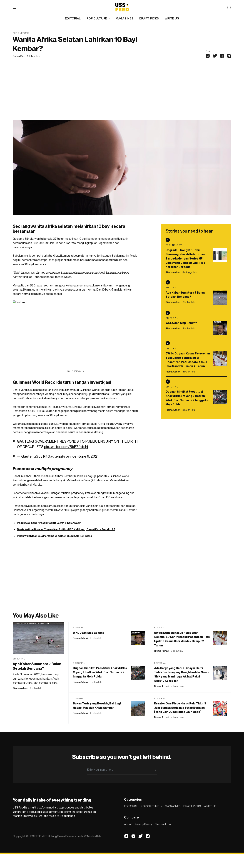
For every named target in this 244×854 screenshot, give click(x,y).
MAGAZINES (124, 18)
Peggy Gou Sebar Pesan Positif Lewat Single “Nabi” (49, 522)
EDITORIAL (73, 18)
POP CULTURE (96, 18)
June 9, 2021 (88, 456)
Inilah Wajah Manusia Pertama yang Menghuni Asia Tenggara (54, 535)
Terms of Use (163, 824)
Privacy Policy (143, 824)
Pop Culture (21, 33)
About (128, 824)
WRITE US (172, 18)
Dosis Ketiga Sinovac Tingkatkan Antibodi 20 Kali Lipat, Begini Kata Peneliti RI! (66, 529)
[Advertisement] (122, 93)
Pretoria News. (62, 277)
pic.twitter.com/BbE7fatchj (66, 447)
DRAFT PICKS (149, 18)
